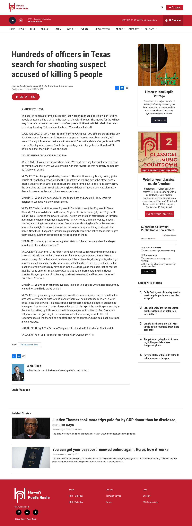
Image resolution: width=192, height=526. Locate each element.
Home (12, 29)
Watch (70, 29)
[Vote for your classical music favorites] (159, 152)
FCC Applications (150, 502)
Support (146, 496)
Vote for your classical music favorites (159, 181)
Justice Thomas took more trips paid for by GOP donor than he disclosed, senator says (114, 422)
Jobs (145, 490)
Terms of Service (113, 496)
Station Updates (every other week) (159, 251)
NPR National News (29, 345)
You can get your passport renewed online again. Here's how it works (110, 449)
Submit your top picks (159, 214)
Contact (109, 490)
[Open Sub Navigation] (26, 29)
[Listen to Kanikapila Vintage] (159, 65)
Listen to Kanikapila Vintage (159, 94)
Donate (176, 7)
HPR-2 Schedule (76, 502)
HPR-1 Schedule (76, 496)
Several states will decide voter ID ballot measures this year (161, 357)
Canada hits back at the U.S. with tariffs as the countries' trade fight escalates (161, 326)
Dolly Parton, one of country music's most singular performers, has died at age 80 (162, 295)
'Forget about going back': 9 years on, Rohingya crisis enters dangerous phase (161, 342)
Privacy (109, 502)
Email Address (148, 238)
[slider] (25, 20)
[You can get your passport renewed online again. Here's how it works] (31, 457)
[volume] (20, 20)
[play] (12, 20)
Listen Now (159, 120)
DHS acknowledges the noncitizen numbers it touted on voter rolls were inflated (161, 311)
